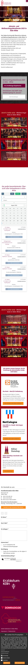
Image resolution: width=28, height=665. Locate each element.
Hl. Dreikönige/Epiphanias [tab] (12, 85)
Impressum (3, 649)
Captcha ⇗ (19, 561)
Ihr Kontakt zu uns (7, 487)
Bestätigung (4, 549)
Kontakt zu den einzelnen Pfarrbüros (13, 507)
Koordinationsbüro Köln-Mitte (9, 491)
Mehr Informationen (15, 236)
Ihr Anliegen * (4, 529)
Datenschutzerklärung (21, 648)
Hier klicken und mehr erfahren (13, 403)
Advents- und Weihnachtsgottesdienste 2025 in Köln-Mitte (14, 28)
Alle (12, 193)
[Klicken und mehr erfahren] (10, 416)
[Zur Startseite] (6, 3)
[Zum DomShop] (12, 449)
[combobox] (14, 197)
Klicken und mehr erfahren (11, 438)
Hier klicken (13, 559)
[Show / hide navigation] (25, 2)
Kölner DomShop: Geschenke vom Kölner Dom (12, 456)
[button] (2, 513)
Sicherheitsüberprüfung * (8, 556)
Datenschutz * (5, 542)
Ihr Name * (4, 517)
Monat (17, 193)
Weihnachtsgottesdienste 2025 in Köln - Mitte (14, 81)
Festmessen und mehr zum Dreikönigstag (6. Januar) (12, 92)
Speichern (7, 663)
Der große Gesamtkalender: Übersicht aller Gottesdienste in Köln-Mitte (14, 188)
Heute (24, 193)
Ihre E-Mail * (4, 523)
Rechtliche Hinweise (4, 653)
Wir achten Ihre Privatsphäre (14, 635)
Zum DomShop (8, 471)
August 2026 (14, 205)
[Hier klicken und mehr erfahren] (12, 384)
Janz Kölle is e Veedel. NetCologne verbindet (13, 426)
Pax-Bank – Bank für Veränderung (13, 391)
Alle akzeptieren (19, 663)
